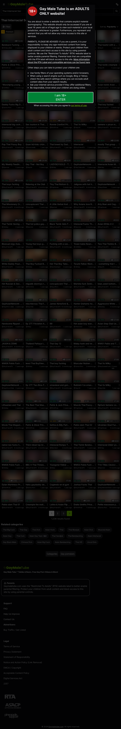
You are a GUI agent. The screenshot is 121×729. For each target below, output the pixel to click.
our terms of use (79, 105)
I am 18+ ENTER (60, 97)
